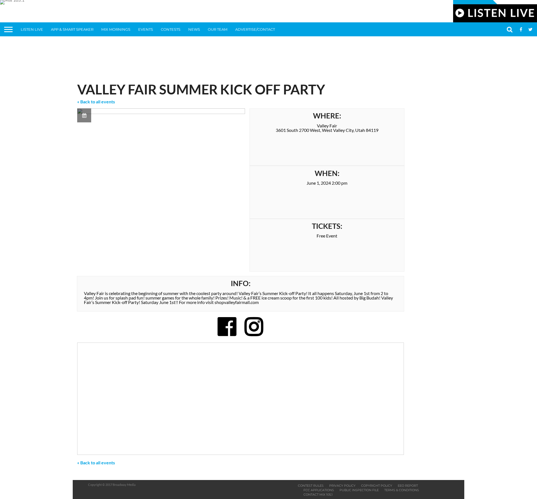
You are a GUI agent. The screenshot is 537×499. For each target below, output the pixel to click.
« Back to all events (96, 101)
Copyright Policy (376, 486)
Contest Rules (311, 486)
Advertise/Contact (255, 29)
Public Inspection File (359, 490)
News (194, 29)
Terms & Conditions (401, 490)
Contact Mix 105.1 (318, 494)
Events (145, 29)
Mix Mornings (115, 29)
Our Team (217, 29)
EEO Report (408, 486)
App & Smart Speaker (72, 29)
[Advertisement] (268, 57)
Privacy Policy (342, 486)
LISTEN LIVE (32, 29)
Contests (170, 29)
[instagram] (254, 326)
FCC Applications (318, 490)
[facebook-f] (227, 326)
